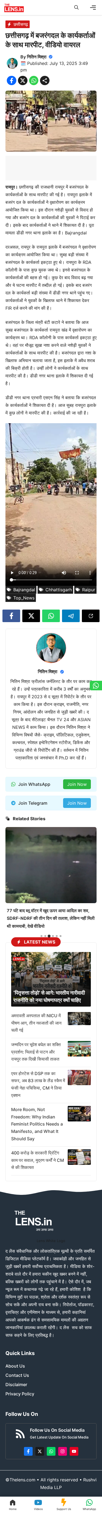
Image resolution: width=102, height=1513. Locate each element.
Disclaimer (16, 1384)
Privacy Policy (19, 1393)
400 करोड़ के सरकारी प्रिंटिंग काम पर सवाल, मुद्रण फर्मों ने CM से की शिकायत (37, 1160)
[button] (76, 7)
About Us (15, 1366)
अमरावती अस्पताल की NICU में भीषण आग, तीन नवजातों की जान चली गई (36, 1023)
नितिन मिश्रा (37, 56)
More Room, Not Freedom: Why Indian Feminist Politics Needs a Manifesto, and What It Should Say (37, 1124)
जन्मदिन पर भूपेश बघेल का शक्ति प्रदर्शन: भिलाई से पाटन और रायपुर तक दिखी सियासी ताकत (36, 1052)
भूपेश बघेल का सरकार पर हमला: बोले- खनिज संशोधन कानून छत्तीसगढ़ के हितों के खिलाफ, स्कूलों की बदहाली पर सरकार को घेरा (49, 903)
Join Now (77, 784)
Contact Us (17, 1375)
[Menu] (93, 7)
